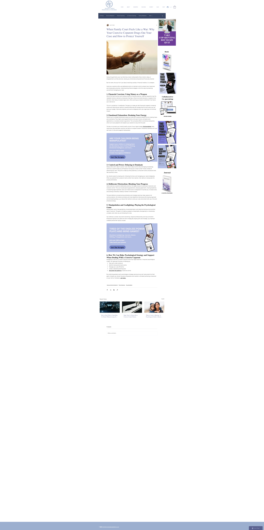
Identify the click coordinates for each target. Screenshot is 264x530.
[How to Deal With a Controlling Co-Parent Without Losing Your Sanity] (110, 307)
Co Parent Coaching (131, 15)
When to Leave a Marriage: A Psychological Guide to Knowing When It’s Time (154, 316)
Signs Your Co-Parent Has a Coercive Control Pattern (131, 316)
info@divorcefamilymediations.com (110, 527)
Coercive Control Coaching (112, 285)
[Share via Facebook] (107, 290)
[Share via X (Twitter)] (110, 290)
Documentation (129, 285)
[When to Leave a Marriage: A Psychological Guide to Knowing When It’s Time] (154, 307)
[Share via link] (117, 290)
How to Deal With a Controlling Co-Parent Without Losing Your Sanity (109, 316)
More (150, 15)
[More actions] (156, 25)
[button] (127, 7)
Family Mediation (142, 15)
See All (162, 299)
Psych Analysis (122, 285)
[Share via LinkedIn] (114, 290)
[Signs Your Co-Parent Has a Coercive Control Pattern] (132, 307)
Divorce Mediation (110, 15)
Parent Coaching (121, 15)
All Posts (102, 15)
